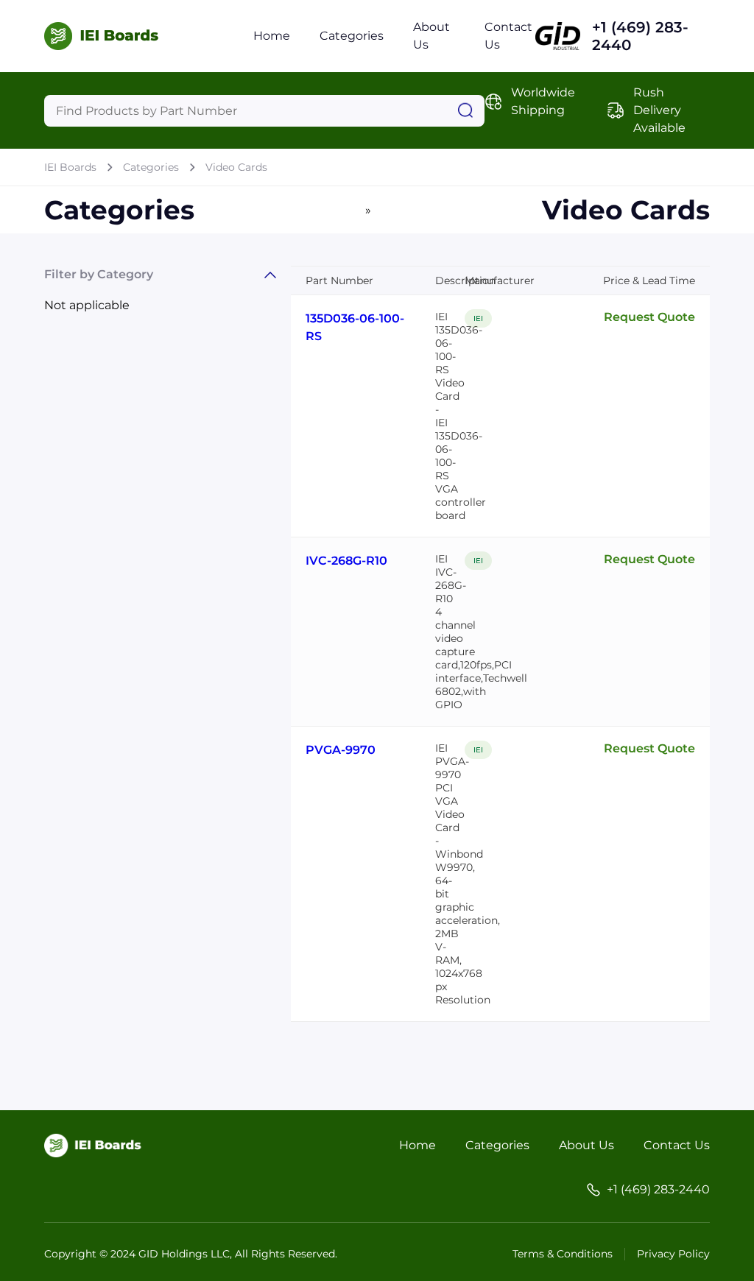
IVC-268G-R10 (346, 561)
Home (271, 36)
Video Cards (236, 167)
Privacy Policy (673, 1253)
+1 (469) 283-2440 (640, 36)
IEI (478, 318)
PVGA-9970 (341, 750)
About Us (586, 1145)
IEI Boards (70, 167)
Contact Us (677, 1145)
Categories (352, 36)
